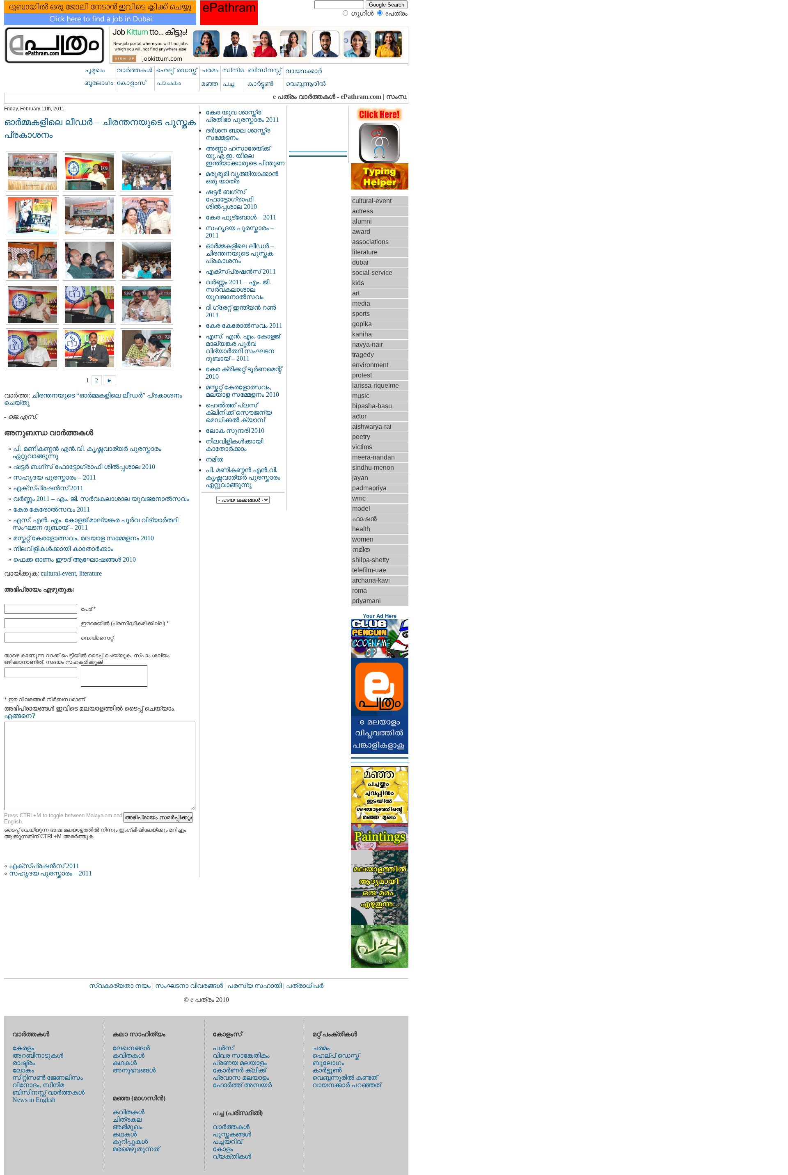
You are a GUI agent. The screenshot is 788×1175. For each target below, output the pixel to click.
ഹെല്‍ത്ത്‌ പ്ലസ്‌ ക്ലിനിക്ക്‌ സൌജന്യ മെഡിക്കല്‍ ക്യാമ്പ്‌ (239, 412)
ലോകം (23, 1070)
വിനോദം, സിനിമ (38, 1084)
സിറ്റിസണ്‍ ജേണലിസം (47, 1077)
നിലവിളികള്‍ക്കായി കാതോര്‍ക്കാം (63, 548)
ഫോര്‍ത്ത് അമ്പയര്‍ (242, 1084)
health (361, 529)
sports (361, 313)
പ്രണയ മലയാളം (240, 1062)
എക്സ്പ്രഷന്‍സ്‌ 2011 (48, 488)
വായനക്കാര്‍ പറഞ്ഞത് (346, 1084)
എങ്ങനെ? (19, 715)
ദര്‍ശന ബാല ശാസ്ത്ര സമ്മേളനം (238, 134)
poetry (361, 436)
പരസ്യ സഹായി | (256, 985)
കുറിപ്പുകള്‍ (130, 1141)
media (361, 303)
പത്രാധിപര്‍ (304, 985)
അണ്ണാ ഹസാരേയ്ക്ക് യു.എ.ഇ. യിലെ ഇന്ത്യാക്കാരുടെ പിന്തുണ (245, 156)
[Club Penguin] (379, 655)
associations (370, 241)
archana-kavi (371, 580)
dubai (360, 262)
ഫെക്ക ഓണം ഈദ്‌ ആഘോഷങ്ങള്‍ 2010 (74, 559)
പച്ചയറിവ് (227, 1141)
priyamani (366, 600)
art (356, 293)
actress (362, 211)
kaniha (362, 334)
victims (362, 446)
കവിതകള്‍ (128, 1055)
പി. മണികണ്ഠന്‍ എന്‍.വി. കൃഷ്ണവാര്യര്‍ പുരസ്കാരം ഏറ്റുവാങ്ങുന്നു (243, 477)
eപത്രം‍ (396, 13)
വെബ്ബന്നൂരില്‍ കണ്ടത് (344, 1077)
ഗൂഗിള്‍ (362, 13)
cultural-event (58, 573)
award (361, 231)
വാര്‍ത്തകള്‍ (231, 1126)
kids (358, 282)
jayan (360, 477)
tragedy (363, 354)
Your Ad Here (379, 616)
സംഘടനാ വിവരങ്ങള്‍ (189, 985)
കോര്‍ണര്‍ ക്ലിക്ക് (239, 1070)
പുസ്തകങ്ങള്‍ (232, 1134)
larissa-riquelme (375, 385)
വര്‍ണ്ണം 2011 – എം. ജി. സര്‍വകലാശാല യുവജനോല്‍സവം (101, 498)
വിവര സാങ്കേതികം (241, 1055)
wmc (359, 498)
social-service (372, 272)
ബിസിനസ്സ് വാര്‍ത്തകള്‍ (48, 1092)
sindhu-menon (373, 467)
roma (359, 590)
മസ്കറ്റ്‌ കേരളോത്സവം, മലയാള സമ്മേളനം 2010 (83, 538)
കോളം (223, 1148)
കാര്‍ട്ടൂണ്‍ (326, 1070)
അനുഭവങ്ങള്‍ (134, 1070)
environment (370, 364)
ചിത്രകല (127, 1119)
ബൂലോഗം (328, 1062)
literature (90, 573)
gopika (362, 323)
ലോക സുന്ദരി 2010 (235, 430)
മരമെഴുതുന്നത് (135, 1148)
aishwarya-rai (372, 426)
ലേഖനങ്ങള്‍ (131, 1048)
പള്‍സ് (223, 1048)
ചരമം (321, 1048)
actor (359, 416)
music (360, 395)
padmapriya (369, 488)
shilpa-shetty (370, 559)
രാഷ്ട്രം (23, 1062)
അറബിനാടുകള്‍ (37, 1055)
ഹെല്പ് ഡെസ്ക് (335, 1055)
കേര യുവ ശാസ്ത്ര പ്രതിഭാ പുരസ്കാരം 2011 (242, 116)
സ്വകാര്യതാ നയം (120, 985)
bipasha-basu (372, 405)
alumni (362, 221)
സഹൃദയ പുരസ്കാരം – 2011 (54, 477)
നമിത (214, 459)
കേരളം (23, 1048)
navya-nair (367, 344)
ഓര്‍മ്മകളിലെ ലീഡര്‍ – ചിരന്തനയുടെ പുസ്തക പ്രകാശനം (240, 253)
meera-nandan (373, 457)
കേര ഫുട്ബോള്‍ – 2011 (241, 217)
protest (362, 375)
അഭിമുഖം (127, 1126)
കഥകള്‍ (124, 1062)
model (361, 508)
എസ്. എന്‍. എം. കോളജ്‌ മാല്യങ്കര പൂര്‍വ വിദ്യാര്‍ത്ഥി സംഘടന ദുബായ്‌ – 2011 (243, 347)
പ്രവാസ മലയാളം (241, 1077)
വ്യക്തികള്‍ (232, 1156)
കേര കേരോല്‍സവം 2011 (51, 509)
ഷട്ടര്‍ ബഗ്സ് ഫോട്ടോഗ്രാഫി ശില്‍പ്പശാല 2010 (84, 466)
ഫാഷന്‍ (364, 518)
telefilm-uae (369, 570)
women (362, 539)
